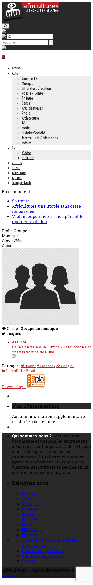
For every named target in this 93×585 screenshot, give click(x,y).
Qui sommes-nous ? (32, 435)
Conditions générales (43, 550)
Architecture (30, 118)
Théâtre (27, 98)
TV (13, 147)
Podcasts (28, 157)
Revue (16, 167)
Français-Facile (21, 182)
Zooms (17, 162)
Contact (29, 560)
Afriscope (19, 172)
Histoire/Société (33, 132)
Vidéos (26, 152)
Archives (11, 575)
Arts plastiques (32, 108)
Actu (15, 73)
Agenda (17, 177)
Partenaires (33, 545)
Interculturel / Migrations (40, 137)
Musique (27, 83)
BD (24, 123)
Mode (26, 127)
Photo (26, 113)
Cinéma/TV (29, 78)
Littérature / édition (36, 88)
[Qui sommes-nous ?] (4, 47)
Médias (26, 142)
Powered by (14, 386)
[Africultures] (30, 20)
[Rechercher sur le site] (5, 26)
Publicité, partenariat (43, 555)
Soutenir (20, 200)
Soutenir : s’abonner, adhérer (49, 540)
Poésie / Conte (32, 93)
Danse (26, 103)
